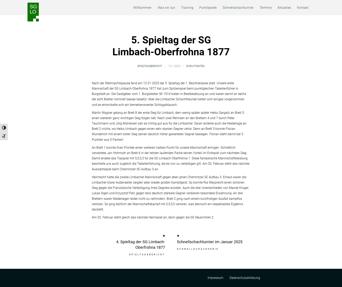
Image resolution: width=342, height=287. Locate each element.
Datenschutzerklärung (245, 278)
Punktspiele (208, 8)
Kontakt (303, 8)
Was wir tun (166, 8)
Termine (266, 8)
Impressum (215, 278)
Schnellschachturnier (238, 8)
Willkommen (142, 8)
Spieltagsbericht (149, 66)
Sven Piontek (195, 66)
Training (187, 8)
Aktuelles (284, 8)
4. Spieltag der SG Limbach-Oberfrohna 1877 (140, 244)
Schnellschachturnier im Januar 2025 (209, 241)
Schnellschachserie (198, 249)
